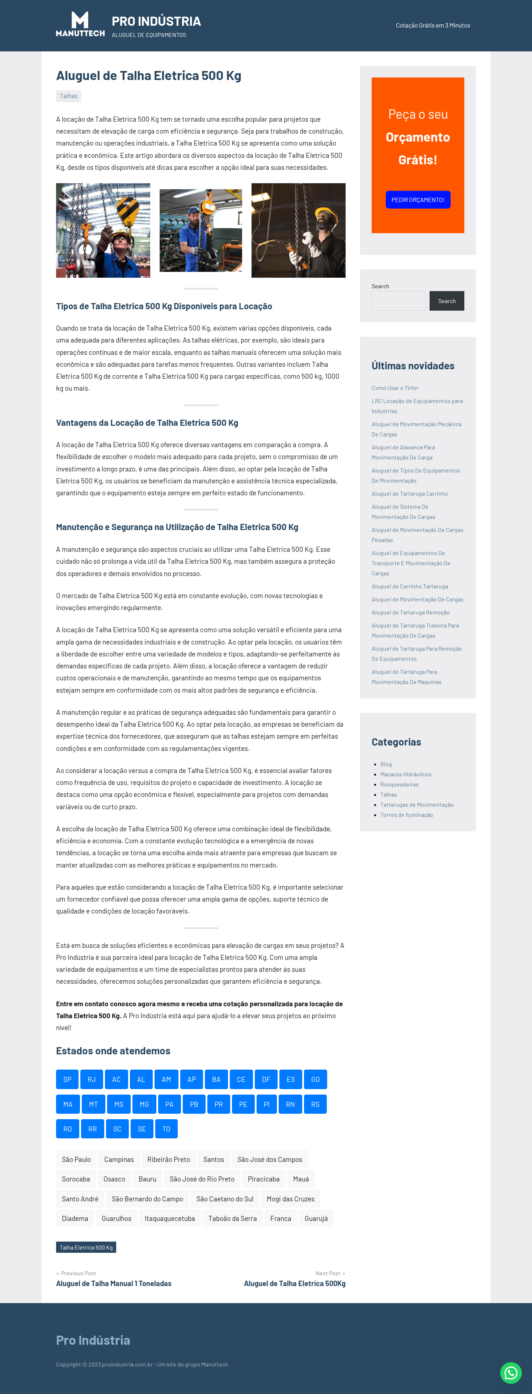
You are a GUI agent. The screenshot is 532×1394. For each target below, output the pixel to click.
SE (142, 1129)
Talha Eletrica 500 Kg (86, 1247)
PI (267, 1104)
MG (144, 1104)
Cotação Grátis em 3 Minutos (433, 25)
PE (243, 1104)
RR (92, 1129)
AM (166, 1079)
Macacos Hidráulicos (406, 774)
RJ (92, 1079)
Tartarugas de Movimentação (417, 804)
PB (194, 1104)
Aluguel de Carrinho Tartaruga (410, 586)
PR (219, 1104)
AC (116, 1079)
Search (380, 285)
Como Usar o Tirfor (395, 387)
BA (216, 1079)
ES (291, 1079)
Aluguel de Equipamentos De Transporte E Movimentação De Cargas (411, 562)
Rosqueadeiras (399, 784)
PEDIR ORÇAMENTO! (418, 199)
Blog (386, 763)
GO (315, 1079)
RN (290, 1104)
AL (141, 1079)
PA (169, 1104)
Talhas (68, 95)
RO (67, 1129)
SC (117, 1129)
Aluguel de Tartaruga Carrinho (410, 493)
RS (315, 1104)
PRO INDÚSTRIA (156, 20)
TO (166, 1129)
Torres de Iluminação (406, 814)
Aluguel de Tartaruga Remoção (411, 612)
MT (93, 1104)
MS (118, 1104)
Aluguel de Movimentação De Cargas (418, 599)
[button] (511, 1373)
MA (68, 1104)
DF (266, 1079)
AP (191, 1079)
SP (67, 1079)
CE (241, 1079)
